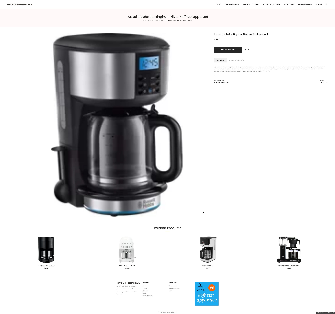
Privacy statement (147, 295)
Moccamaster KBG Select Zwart (289, 266)
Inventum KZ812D (208, 266)
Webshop (145, 290)
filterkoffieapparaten (157, 20)
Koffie (170, 290)
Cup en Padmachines (174, 288)
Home (144, 20)
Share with (321, 80)
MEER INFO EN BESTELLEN (228, 50)
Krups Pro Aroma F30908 (46, 266)
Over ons (145, 288)
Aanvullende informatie (236, 60)
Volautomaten (173, 286)
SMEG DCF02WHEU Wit (127, 266)
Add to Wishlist (245, 50)
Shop (149, 20)
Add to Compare (248, 50)
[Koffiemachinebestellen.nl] (20, 4)
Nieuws (144, 293)
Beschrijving (220, 60)
